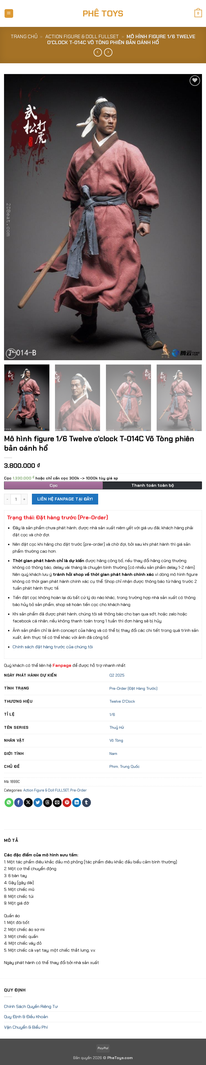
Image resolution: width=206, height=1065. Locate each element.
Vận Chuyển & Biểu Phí (26, 1027)
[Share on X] (28, 802)
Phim (113, 766)
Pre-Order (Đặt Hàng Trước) (133, 688)
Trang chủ (24, 36)
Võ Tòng (116, 740)
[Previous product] (108, 52)
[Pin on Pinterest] (66, 802)
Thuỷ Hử (116, 727)
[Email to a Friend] (57, 802)
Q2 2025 (116, 675)
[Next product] (98, 52)
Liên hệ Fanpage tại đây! (65, 499)
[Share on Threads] (47, 802)
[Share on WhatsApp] (9, 802)
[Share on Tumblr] (86, 802)
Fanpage (62, 665)
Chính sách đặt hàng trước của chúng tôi (53, 647)
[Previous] (15, 217)
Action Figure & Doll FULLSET (82, 36)
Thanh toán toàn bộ (152, 485)
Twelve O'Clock (122, 701)
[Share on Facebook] (18, 802)
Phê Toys (103, 13)
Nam (113, 753)
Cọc (61, 478)
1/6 (112, 714)
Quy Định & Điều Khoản (26, 1017)
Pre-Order (78, 790)
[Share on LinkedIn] (76, 802)
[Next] (191, 217)
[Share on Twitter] (38, 802)
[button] (9, 13)
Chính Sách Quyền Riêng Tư (31, 1006)
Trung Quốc (130, 766)
